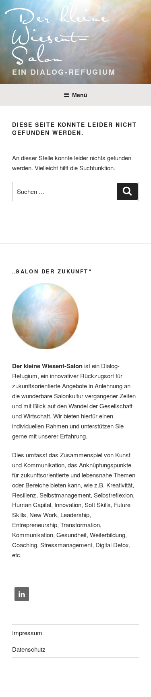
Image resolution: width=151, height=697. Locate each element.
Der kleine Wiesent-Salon (60, 36)
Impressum (27, 632)
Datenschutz (29, 649)
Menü (79, 95)
